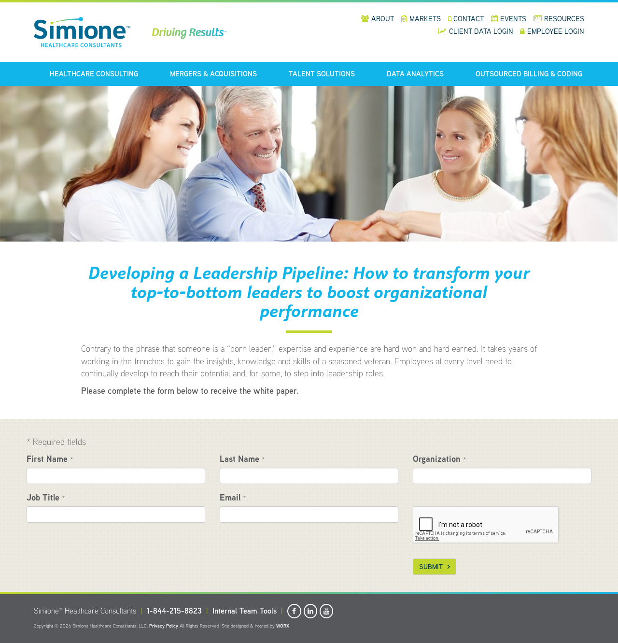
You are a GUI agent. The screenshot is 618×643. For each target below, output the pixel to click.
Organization (439, 459)
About (382, 19)
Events (513, 19)
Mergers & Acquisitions (213, 74)
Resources (564, 19)
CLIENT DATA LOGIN (482, 31)
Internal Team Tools (244, 610)
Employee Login (555, 31)
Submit (431, 567)
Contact (468, 19)
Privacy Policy (163, 625)
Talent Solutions (322, 74)
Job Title (46, 497)
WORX (282, 625)
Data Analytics (415, 74)
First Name (50, 459)
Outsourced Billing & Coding (529, 74)
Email (233, 497)
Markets (425, 19)
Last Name (242, 459)
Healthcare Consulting (94, 74)
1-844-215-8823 (174, 610)
